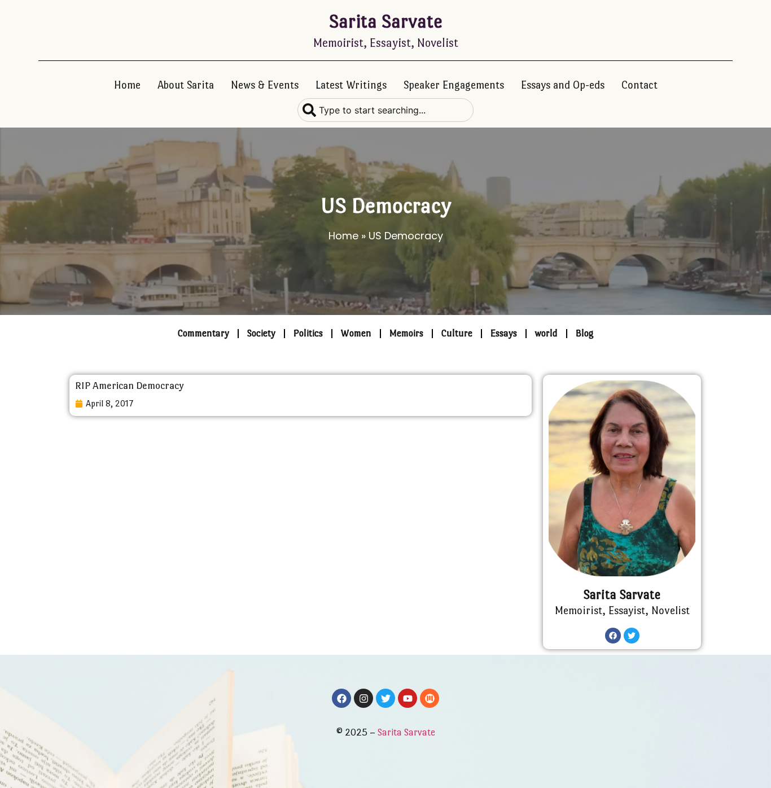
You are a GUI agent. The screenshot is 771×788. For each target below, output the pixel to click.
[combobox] (385, 110)
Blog (585, 333)
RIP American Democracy (129, 385)
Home (127, 85)
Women (356, 333)
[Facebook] (613, 635)
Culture (456, 333)
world (546, 333)
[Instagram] (363, 698)
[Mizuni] (429, 698)
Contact (639, 85)
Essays (503, 333)
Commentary (203, 333)
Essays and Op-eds (562, 85)
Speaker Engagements (454, 85)
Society (261, 333)
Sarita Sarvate (386, 21)
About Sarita (185, 85)
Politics (308, 333)
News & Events (265, 85)
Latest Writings (351, 85)
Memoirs (406, 333)
